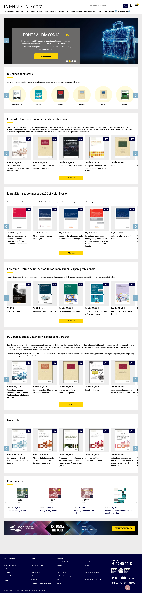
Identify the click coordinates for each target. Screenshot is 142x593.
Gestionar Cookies (9, 576)
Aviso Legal (7, 572)
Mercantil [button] (19, 12)
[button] (109, 11)
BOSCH (87, 569)
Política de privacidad (10, 565)
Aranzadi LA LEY (62, 562)
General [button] (79, 12)
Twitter (117, 564)
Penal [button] (45, 12)
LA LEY (87, 565)
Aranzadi (87, 562)
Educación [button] (88, 12)
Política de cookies (9, 569)
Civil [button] (26, 12)
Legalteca (34, 579)
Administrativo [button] (9, 12)
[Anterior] (6, 40)
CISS (58, 579)
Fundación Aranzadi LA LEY (93, 579)
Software (33, 576)
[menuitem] (9, 11)
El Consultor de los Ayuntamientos (68, 576)
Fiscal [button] (39, 12)
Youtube (122, 564)
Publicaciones (35, 562)
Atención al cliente (9, 584)
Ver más (71, 178)
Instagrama (126, 564)
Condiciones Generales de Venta (41, 583)
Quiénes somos (9, 562)
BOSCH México (62, 572)
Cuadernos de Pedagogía (92, 572)
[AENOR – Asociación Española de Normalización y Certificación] (120, 573)
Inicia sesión (131, 6)
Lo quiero (46, 56)
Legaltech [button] (97, 12)
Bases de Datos (35, 572)
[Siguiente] (135, 40)
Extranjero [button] (53, 12)
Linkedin (131, 564)
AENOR (59, 583)
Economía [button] (71, 12)
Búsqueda (125, 6)
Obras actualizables (37, 565)
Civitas (59, 565)
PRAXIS (87, 576)
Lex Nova (60, 569)
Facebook (113, 564)
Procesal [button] (62, 12)
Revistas (33, 569)
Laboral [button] (33, 12)
